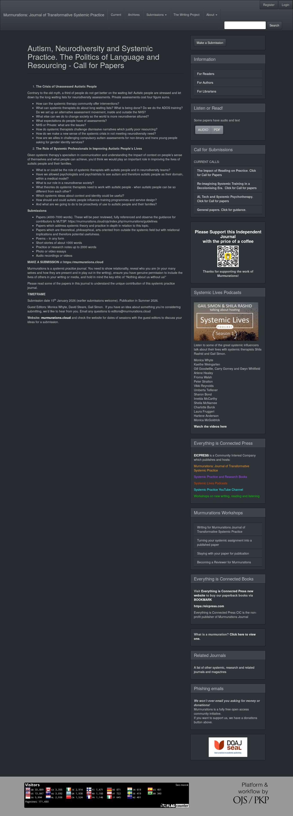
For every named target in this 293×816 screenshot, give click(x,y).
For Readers (205, 74)
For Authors (205, 82)
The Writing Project (186, 14)
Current (116, 14)
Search (274, 25)
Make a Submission (210, 42)
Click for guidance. (233, 209)
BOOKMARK (203, 599)
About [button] (210, 14)
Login (285, 5)
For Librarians (206, 91)
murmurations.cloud (56, 317)
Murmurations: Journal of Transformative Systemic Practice (53, 14)
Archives (134, 14)
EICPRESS (201, 455)
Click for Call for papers (241, 188)
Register (269, 5)
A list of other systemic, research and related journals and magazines (224, 669)
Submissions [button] (155, 14)
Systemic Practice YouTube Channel (218, 489)
